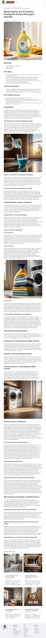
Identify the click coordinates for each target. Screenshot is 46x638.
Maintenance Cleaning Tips (17, 7)
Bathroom (9, 7)
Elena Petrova (7, 20)
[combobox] (29, 2)
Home (5, 7)
